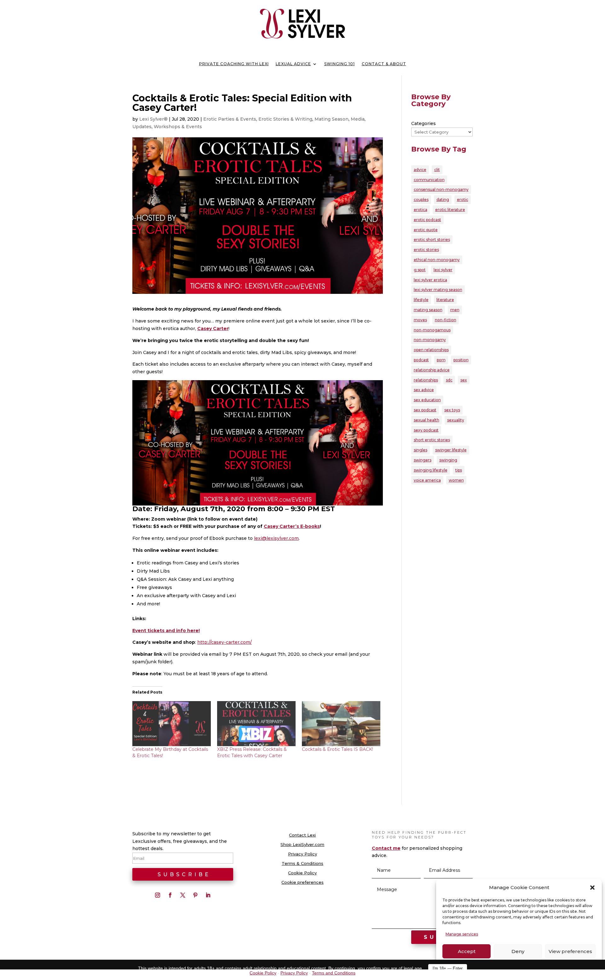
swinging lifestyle (430, 470)
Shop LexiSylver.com (302, 844)
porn (441, 359)
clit (437, 169)
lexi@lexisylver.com (276, 538)
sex (463, 380)
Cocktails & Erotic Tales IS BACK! (337, 749)
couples (421, 199)
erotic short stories (432, 239)
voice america (427, 480)
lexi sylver (443, 269)
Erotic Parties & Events (229, 119)
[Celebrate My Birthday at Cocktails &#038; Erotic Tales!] (171, 723)
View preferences (570, 951)
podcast (421, 359)
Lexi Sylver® (153, 119)
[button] (592, 887)
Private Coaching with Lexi (234, 64)
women (456, 480)
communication (429, 179)
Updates (142, 126)
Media (358, 119)
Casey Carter (212, 328)
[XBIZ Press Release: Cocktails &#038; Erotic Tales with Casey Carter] (256, 723)
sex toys (452, 410)
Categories (423, 123)
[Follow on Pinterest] (195, 895)
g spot (420, 269)
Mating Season (331, 119)
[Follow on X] (183, 895)
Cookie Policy (302, 873)
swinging (448, 460)
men (454, 309)
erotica (420, 209)
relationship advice (432, 370)
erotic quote (426, 229)
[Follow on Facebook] (170, 895)
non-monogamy (430, 339)
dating (442, 199)
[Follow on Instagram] (158, 895)
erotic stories (426, 249)
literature (445, 299)
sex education (427, 399)
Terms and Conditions (333, 972)
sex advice (424, 389)
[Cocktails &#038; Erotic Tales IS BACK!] (341, 723)
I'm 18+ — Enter (448, 968)
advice (420, 169)
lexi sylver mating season (438, 289)
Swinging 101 (339, 64)
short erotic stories (432, 439)
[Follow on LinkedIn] (208, 895)
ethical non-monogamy (437, 259)
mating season (428, 309)
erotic (462, 199)
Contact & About (384, 64)
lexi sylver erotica (430, 279)
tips (458, 470)
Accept (466, 951)
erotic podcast (427, 219)
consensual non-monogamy (441, 189)
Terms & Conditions (302, 863)
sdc (449, 380)
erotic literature (450, 209)
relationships (426, 380)
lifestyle (421, 299)
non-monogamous (432, 330)
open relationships (431, 349)
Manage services (462, 934)
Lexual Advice (293, 64)
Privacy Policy (302, 854)
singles (420, 450)
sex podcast (425, 410)
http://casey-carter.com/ (224, 642)
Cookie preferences (302, 882)
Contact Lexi (302, 835)
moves (420, 319)
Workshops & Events (178, 126)
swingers (422, 460)
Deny (517, 951)
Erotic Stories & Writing (285, 119)
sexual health (426, 420)
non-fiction (445, 319)
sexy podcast (426, 430)
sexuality (455, 420)
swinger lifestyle (451, 450)
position (461, 359)
